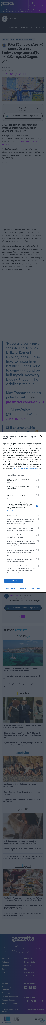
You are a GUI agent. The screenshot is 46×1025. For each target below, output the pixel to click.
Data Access (23, 588)
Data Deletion (11, 588)
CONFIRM (14, 580)
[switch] (37, 480)
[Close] (42, 437)
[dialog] (23, 512)
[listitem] (23, 475)
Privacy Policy (35, 588)
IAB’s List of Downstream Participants (25, 468)
